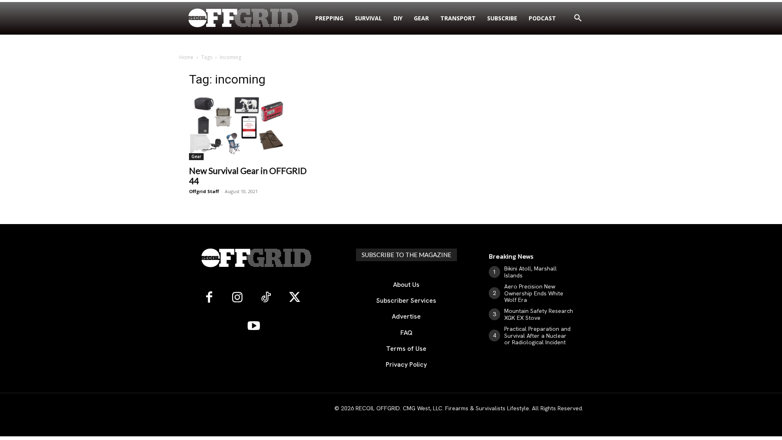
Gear (196, 156)
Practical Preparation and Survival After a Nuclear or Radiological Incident (537, 335)
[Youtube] (254, 326)
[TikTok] (266, 298)
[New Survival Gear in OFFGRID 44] (250, 127)
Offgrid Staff (204, 191)
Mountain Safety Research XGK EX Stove (538, 314)
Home (186, 57)
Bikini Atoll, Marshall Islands (530, 272)
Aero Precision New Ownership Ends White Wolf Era (533, 293)
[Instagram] (237, 298)
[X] (294, 298)
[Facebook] (209, 298)
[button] (578, 18)
